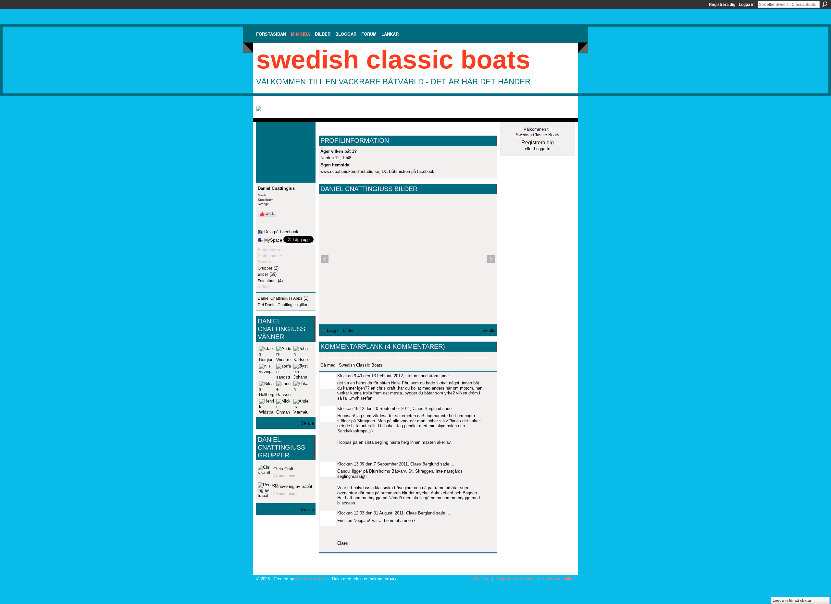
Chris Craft (283, 468)
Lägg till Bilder (340, 330)
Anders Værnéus (311, 578)
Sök (824, 4)
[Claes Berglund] (267, 354)
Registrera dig (722, 4)
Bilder (263, 274)
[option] (408, 259)
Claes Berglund (427, 408)
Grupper (265, 268)
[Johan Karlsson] (301, 354)
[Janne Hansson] (284, 389)
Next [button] (491, 259)
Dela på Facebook (281, 231)
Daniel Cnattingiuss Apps (280, 298)
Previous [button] (325, 259)
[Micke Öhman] (284, 406)
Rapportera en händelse (518, 578)
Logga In (542, 148)
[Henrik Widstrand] (267, 406)
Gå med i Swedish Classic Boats (351, 365)
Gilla (270, 213)
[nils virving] (267, 371)
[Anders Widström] (284, 354)
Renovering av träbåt (292, 486)
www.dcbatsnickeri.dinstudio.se (349, 171)
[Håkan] (301, 389)
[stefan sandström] (284, 371)
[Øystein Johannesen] (301, 371)
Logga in (746, 4)
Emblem (482, 578)
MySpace (273, 240)
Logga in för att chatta (792, 600)
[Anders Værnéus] (301, 406)
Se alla (307, 423)
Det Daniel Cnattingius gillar (282, 305)
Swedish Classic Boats (393, 59)
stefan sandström (421, 375)
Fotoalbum (267, 281)
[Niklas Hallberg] (267, 389)
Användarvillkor (560, 578)
